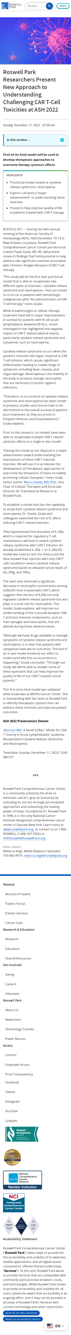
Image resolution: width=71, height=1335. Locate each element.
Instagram (12, 1101)
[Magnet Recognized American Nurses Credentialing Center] (22, 1142)
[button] (49, 6)
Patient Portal (15, 904)
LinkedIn (11, 1121)
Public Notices (15, 1039)
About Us (12, 1010)
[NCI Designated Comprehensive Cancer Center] (14, 1211)
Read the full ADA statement (21, 1312)
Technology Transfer (19, 1029)
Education (12, 949)
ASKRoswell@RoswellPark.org (24, 838)
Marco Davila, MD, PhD (40, 482)
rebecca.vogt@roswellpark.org (45, 855)
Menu (63, 6)
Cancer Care (14, 923)
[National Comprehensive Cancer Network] (22, 1188)
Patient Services (16, 913)
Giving (9, 974)
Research (12, 939)
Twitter (10, 1092)
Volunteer (12, 994)
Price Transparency (19, 1074)
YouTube (11, 1111)
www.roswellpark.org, (18, 829)
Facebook (12, 1082)
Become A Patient (17, 894)
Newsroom (13, 1020)
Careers (10, 984)
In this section (18, 139)
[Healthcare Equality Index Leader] (12, 1165)
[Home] (12, 8)
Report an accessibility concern (22, 1319)
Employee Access (17, 1065)
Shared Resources (18, 958)
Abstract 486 (12, 730)
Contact (10, 1055)
